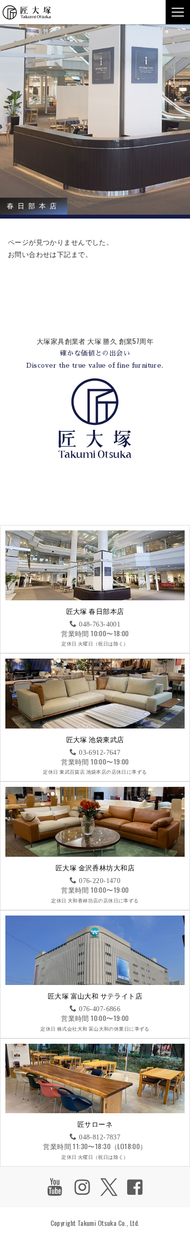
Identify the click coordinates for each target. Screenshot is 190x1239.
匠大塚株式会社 (26, 12)
